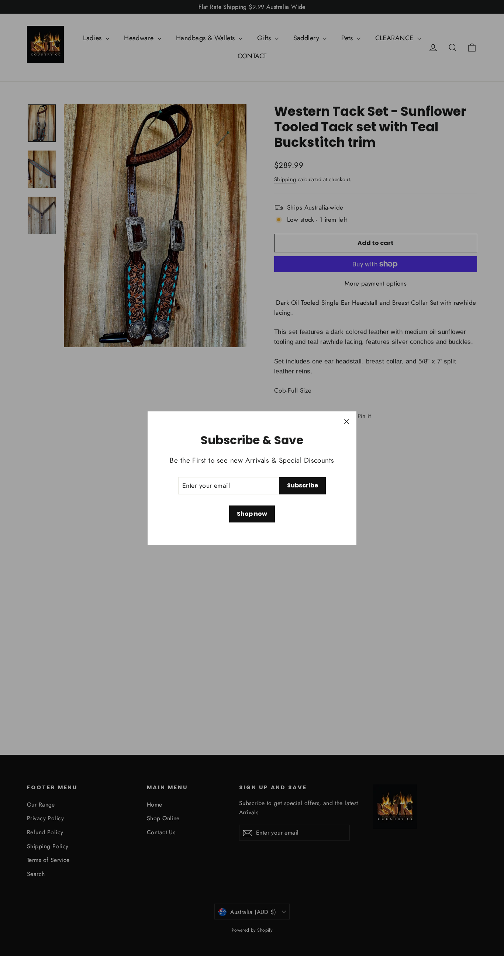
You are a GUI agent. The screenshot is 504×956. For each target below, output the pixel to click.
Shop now (252, 514)
